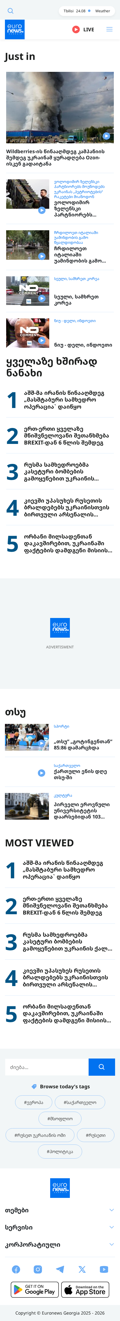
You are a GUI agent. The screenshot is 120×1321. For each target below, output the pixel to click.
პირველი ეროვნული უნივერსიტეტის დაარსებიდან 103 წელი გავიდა (82, 810)
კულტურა (63, 795)
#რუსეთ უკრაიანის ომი (40, 1135)
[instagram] (38, 1269)
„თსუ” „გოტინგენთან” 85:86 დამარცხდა (83, 744)
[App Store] (85, 1290)
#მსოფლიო (60, 1118)
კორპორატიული (32, 1244)
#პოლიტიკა (60, 1151)
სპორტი (61, 726)
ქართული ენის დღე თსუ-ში (80, 774)
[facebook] (16, 1269)
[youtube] (104, 1269)
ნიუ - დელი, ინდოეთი (75, 320)
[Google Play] (35, 1290)
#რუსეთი (96, 1135)
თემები (17, 1210)
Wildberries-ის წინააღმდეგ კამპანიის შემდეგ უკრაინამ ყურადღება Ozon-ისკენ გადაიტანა (55, 157)
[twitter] (82, 1269)
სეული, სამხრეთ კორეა (76, 278)
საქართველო (67, 765)
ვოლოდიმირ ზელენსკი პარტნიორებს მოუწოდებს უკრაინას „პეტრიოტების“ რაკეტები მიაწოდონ (79, 189)
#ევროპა (33, 1102)
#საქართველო (80, 1102)
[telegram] (60, 1269)
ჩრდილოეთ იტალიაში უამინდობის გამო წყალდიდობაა (76, 237)
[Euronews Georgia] (15, 29)
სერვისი (19, 1227)
